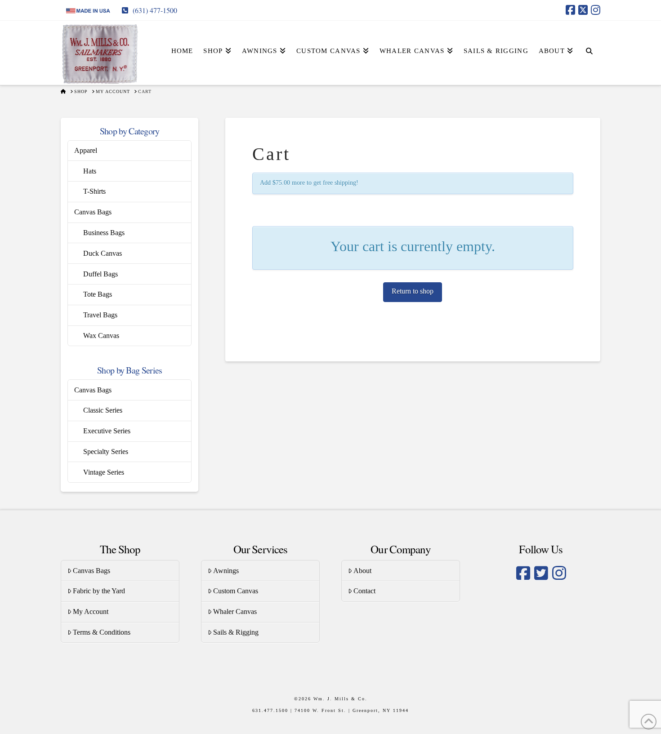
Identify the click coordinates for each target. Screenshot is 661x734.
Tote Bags (97, 294)
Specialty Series (105, 451)
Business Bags (104, 232)
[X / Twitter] (583, 9)
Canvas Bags (93, 212)
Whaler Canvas (235, 611)
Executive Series (106, 431)
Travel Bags (100, 315)
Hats (89, 171)
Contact (364, 591)
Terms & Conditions (101, 632)
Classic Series (102, 410)
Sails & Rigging (236, 632)
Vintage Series (103, 472)
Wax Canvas (101, 335)
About (362, 570)
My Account (90, 611)
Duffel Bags (100, 274)
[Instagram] (595, 9)
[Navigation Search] (589, 43)
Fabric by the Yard (99, 591)
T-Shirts (94, 191)
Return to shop (412, 291)
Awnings (226, 570)
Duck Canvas (102, 253)
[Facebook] (570, 9)
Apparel (85, 150)
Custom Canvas (235, 591)
